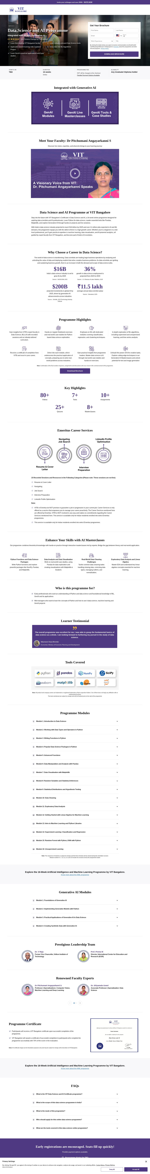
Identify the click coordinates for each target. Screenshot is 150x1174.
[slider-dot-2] (75, 1003)
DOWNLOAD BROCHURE (114, 54)
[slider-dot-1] (74, 1003)
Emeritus (116, 47)
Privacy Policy (105, 48)
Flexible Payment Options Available (88, 75)
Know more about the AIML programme (75, 875)
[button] (75, 721)
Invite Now (88, 2)
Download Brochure (75, 371)
